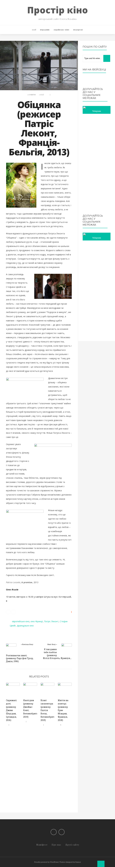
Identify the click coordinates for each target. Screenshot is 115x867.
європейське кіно (20, 621)
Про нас (56, 844)
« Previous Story (27, 644)
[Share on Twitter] (8, 612)
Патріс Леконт (51, 621)
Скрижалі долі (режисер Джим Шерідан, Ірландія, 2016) (11, 710)
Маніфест (41, 844)
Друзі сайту (72, 844)
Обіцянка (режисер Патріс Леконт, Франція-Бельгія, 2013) (39, 128)
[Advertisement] (97, 164)
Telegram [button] (96, 111)
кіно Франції (37, 621)
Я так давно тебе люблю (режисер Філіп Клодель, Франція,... (57, 654)
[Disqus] (39, 772)
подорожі (78, 29)
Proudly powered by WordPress (46, 862)
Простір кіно (57, 10)
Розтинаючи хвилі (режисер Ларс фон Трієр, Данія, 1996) (19, 658)
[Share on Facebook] (13, 612)
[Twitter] (62, 832)
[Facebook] (54, 832)
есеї (34, 29)
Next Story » (52, 644)
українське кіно (61, 29)
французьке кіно (25, 625)
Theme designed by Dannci (70, 862)
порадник (45, 29)
